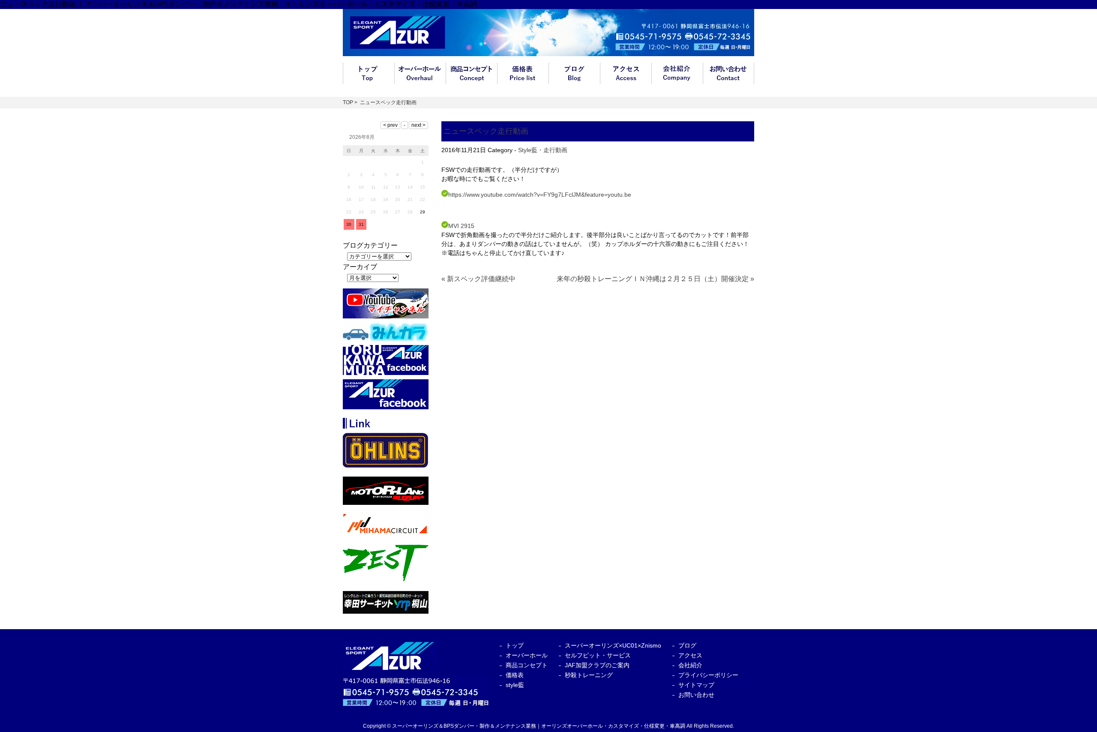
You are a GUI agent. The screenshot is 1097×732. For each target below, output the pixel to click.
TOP (348, 102)
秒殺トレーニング (589, 675)
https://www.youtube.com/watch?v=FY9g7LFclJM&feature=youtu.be (539, 194)
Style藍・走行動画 (542, 150)
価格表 (522, 73)
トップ (368, 73)
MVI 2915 (461, 225)
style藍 (515, 684)
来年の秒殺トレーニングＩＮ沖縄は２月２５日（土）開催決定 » (655, 278)
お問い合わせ (728, 73)
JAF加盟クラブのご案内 (597, 665)
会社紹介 (677, 73)
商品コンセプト (471, 73)
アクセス (625, 73)
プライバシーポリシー (708, 675)
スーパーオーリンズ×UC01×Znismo (613, 645)
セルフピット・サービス (598, 655)
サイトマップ (696, 684)
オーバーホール (420, 73)
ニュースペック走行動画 (486, 131)
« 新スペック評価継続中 (478, 278)
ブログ (574, 73)
